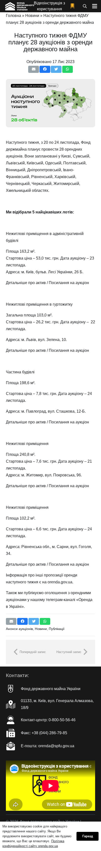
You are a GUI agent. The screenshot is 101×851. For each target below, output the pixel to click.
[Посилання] (19, 6)
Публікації (56, 629)
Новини (32, 15)
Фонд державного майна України (50, 689)
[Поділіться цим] (44, 69)
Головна (13, 15)
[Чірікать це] (56, 69)
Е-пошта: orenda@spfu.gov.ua (47, 746)
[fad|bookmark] (73, 6)
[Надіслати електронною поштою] (33, 69)
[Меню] (94, 6)
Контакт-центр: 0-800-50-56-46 (48, 720)
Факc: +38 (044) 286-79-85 (44, 733)
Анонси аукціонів (19, 629)
